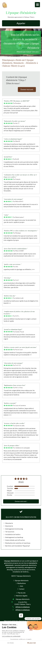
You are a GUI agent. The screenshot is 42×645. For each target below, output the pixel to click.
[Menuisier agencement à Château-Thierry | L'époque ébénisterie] (4, 5)
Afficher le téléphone (22, 607)
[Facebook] (21, 615)
